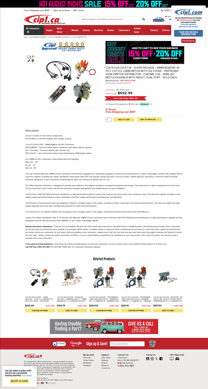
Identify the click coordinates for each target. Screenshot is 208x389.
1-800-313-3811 (126, 365)
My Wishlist (87, 363)
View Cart (87, 358)
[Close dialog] (204, 7)
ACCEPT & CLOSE (19, 381)
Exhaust (154, 30)
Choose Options (40, 311)
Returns (104, 363)
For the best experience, (188, 24)
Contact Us (106, 368)
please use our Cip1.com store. (188, 27)
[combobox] (112, 19)
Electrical (98, 30)
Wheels (74, 30)
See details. (27, 375)
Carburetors (124, 30)
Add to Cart (72, 311)
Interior (86, 30)
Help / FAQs (106, 358)
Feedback (87, 365)
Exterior (166, 30)
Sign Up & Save (61, 10)
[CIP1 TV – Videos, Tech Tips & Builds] (172, 359)
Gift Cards (78, 10)
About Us (105, 365)
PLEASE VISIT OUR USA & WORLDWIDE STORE (188, 33)
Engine (49, 30)
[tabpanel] (40, 289)
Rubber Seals (137, 30)
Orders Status (88, 360)
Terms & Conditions (41, 378)
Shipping (105, 360)
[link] (70, 4)
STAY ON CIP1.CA (188, 41)
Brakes (110, 30)
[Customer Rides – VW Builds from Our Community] (177, 359)
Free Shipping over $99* (37, 10)
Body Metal (59, 30)
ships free (50, 306)
